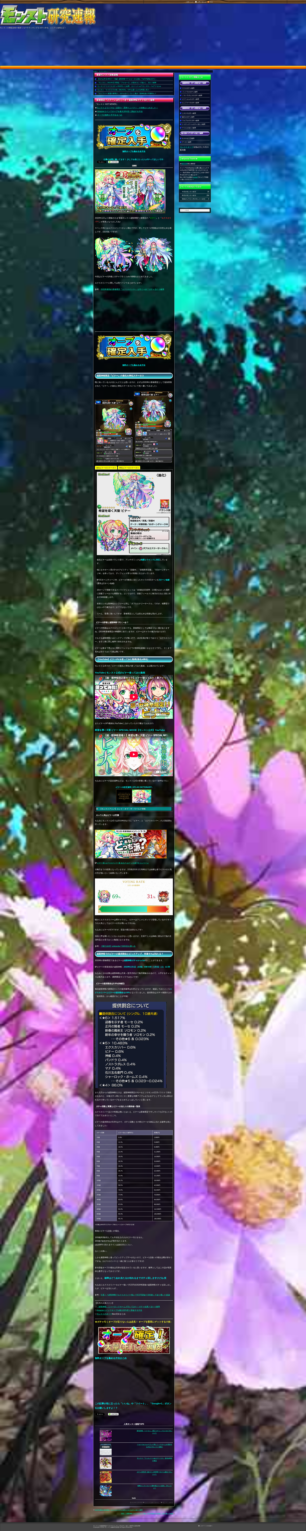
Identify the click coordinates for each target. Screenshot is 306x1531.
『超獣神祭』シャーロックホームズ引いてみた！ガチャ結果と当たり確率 (128, 1307)
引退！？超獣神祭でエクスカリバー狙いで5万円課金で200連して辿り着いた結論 (135, 1295)
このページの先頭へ (206, 1526)
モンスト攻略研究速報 (112, 1527)
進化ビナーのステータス (106, 468)
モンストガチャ (103, 71)
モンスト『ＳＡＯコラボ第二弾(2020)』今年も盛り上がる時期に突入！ (124, 90)
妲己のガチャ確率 (188, 117)
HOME (95, 71)
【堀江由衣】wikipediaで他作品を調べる (118, 946)
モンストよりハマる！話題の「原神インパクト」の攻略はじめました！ (127, 108)
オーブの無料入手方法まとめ (109, 115)
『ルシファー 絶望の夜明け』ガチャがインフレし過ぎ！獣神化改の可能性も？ (126, 93)
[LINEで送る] (113, 162)
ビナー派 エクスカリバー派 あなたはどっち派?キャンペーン (123, 863)
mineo (195, 177)
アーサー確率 (186, 142)
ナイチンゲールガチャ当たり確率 (193, 124)
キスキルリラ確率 (188, 138)
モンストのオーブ (104, 1314)
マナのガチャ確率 (188, 88)
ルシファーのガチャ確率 (190, 103)
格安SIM (185, 164)
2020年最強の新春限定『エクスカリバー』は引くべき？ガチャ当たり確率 (132, 289)
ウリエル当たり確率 (189, 128)
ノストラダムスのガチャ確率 (192, 95)
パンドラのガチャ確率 (190, 92)
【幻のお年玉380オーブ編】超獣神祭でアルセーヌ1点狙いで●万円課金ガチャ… (127, 79)
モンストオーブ (186, 147)
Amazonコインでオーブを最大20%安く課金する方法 (120, 111)
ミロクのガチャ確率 (189, 113)
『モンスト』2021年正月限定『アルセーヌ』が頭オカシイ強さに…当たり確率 (126, 83)
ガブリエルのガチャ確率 (190, 99)
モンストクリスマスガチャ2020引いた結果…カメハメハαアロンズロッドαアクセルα (129, 86)
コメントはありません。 (153, 1502)
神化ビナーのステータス (129, 468)
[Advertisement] (153, 47)
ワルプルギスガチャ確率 (190, 120)
